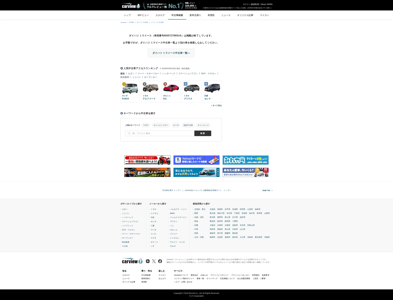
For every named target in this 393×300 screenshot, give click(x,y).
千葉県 (237, 213)
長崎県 (227, 237)
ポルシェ (173, 230)
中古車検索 (177, 15)
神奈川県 (221, 213)
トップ (127, 15)
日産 (152, 217)
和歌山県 (251, 225)
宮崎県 (250, 237)
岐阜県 (220, 221)
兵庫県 (220, 225)
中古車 (131, 22)
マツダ (153, 230)
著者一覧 (200, 278)
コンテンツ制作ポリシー (184, 278)
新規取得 (255, 4)
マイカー (264, 15)
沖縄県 (267, 237)
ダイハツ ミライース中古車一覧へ (171, 53)
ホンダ (153, 221)
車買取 (211, 15)
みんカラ (162, 278)
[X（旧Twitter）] (153, 261)
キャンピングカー (161, 125)
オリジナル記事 (245, 15)
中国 (196, 229)
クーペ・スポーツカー (148, 73)
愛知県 (212, 221)
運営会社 (194, 275)
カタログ (160, 15)
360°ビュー (143, 15)
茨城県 (244, 213)
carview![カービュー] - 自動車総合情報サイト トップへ (208, 190)
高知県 (235, 233)
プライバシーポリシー (219, 275)
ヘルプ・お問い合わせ (183, 282)
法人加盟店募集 (243, 278)
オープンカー (150, 77)
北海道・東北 (199, 209)
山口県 (242, 229)
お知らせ (204, 275)
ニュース (226, 15)
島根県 (220, 229)
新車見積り (195, 15)
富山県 (227, 217)
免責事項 (265, 275)
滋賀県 (235, 225)
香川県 (220, 233)
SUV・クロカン (208, 73)
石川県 (235, 217)
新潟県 (212, 217)
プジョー (173, 234)
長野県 (220, 217)
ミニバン (136, 77)
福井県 (242, 217)
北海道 (212, 209)
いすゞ (153, 246)
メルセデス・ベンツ (178, 209)
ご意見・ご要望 (259, 278)
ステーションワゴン (188, 73)
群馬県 (259, 213)
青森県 (220, 209)
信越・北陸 (199, 217)
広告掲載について (227, 278)
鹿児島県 (258, 237)
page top (266, 190)
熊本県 (235, 237)
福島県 (257, 209)
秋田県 (242, 209)
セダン (131, 73)
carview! (123, 22)
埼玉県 (229, 213)
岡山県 (227, 229)
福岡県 (212, 237)
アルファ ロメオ (177, 242)
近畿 (196, 225)
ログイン (246, 4)
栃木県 (252, 213)
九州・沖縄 (199, 237)
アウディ (173, 221)
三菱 (152, 226)
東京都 (212, 213)
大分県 (242, 237)
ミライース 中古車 (157, 22)
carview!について (181, 275)
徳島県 (212, 233)
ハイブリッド (127, 226)
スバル (153, 234)
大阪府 (212, 225)
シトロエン (174, 238)
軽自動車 (125, 77)
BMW (172, 213)
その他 (125, 246)
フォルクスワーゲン (178, 217)
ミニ (172, 226)
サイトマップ (212, 278)
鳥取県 (212, 229)
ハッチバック (168, 73)
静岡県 (227, 221)
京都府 (227, 225)
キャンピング (203, 125)
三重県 (235, 221)
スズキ (153, 238)
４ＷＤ (146, 125)
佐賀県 (220, 237)
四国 (196, 233)
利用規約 (255, 275)
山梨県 (267, 213)
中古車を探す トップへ (171, 190)
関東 (196, 213)
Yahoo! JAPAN (266, 4)
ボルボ (173, 246)
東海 (196, 221)
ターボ (176, 125)
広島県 (235, 229)
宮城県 (235, 209)
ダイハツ (154, 242)
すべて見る (217, 105)
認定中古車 (188, 125)
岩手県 (227, 209)
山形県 (250, 209)
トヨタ (153, 209)
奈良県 (242, 225)
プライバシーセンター (240, 275)
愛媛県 (227, 233)
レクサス (154, 213)
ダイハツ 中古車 (142, 22)
